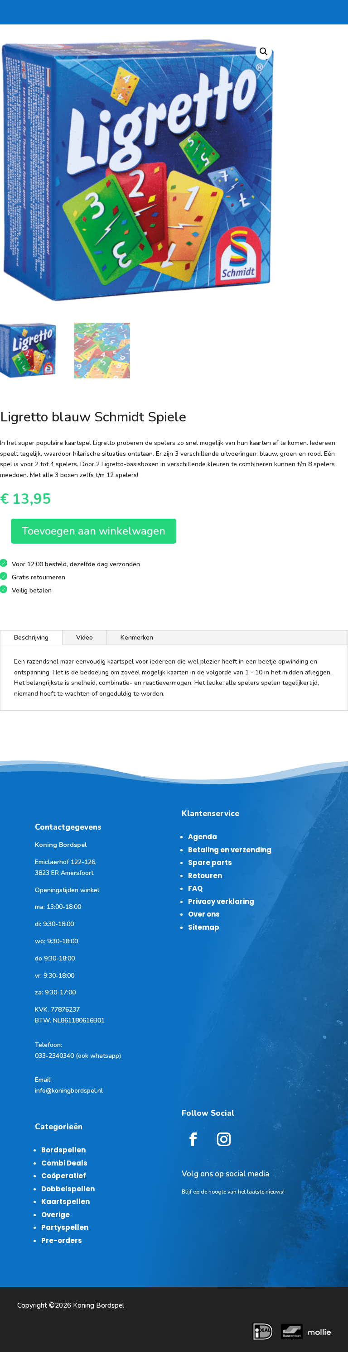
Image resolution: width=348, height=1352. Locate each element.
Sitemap (203, 927)
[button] (264, 51)
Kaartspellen (65, 1201)
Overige (55, 1214)
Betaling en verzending (229, 850)
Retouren (205, 875)
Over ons (204, 914)
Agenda (202, 836)
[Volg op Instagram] (223, 1139)
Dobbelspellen (68, 1189)
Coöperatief (63, 1175)
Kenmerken (137, 637)
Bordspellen (63, 1150)
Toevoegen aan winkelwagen (93, 531)
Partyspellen (64, 1227)
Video (84, 637)
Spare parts (210, 862)
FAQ (195, 888)
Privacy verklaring (221, 901)
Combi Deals (64, 1163)
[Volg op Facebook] (193, 1139)
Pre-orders (61, 1240)
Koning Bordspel (98, 1305)
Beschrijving (31, 637)
